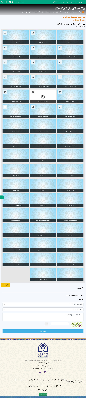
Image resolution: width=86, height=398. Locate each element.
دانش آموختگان (56, 2)
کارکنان (81, 2)
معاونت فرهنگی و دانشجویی (42, 12)
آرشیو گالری (6, 285)
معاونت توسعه (27, 12)
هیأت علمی (65, 2)
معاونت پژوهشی (57, 12)
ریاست (79, 12)
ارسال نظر (43, 331)
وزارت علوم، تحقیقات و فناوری (36, 380)
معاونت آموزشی (69, 12)
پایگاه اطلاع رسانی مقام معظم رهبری (57, 380)
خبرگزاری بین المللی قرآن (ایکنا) (75, 382)
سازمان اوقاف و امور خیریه (77, 380)
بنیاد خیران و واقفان (20, 380)
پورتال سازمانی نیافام (43, 390)
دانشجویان (73, 2)
